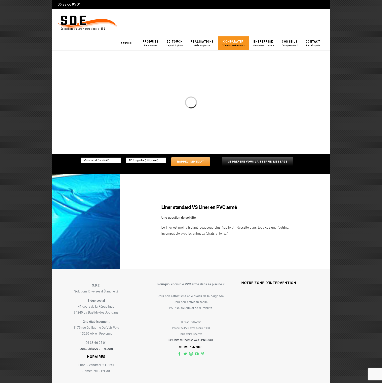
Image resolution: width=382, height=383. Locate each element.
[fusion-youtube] (197, 354)
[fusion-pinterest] (202, 354)
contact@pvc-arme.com (96, 349)
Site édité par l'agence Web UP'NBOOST (191, 339)
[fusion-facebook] (179, 354)
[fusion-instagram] (191, 354)
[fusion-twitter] (185, 354)
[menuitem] (128, 43)
